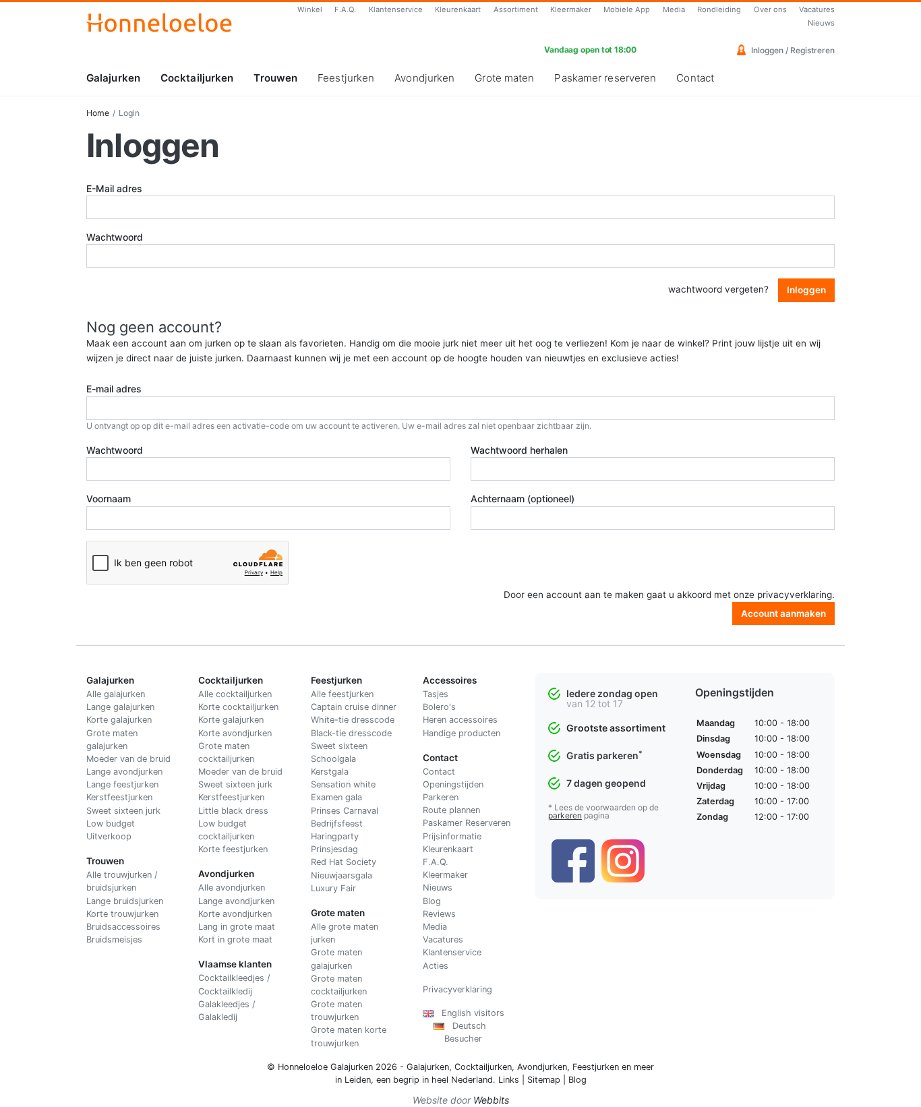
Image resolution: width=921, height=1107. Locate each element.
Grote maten (504, 77)
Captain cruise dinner (353, 707)
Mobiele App (626, 9)
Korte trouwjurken (122, 914)
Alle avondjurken (231, 887)
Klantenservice (396, 9)
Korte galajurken (119, 720)
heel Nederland (462, 1080)
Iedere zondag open (612, 693)
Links (508, 1080)
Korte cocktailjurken (238, 707)
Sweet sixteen (339, 746)
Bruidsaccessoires (123, 927)
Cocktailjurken (196, 77)
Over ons (770, 9)
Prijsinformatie (452, 836)
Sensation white (343, 784)
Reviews (439, 914)
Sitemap (543, 1080)
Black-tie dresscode (351, 733)
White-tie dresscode (352, 720)
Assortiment (516, 9)
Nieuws (821, 23)
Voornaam (108, 498)
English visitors (469, 1013)
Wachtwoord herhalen (519, 450)
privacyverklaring (794, 594)
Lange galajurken (120, 707)
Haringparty (335, 836)
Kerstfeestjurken (119, 797)
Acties (435, 966)
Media (674, 9)
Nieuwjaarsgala (341, 875)
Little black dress (233, 811)
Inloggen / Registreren (792, 50)
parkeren (565, 815)
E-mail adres (114, 388)
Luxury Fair (333, 888)
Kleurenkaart (458, 9)
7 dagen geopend (606, 783)
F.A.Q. (345, 9)
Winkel (309, 9)
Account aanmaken (783, 613)
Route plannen (451, 810)
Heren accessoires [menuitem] (460, 720)
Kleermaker (570, 9)
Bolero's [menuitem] (439, 707)
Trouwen (275, 77)
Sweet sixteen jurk (123, 811)
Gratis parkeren (604, 755)
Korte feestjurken (233, 849)
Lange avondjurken (124, 772)
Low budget (110, 823)
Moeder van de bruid (128, 759)
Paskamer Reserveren (466, 823)
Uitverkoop (108, 836)
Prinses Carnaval (344, 811)
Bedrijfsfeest (337, 823)
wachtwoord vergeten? (718, 289)
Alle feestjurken (342, 694)
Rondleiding (719, 9)
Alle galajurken (115, 694)
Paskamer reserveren (605, 77)
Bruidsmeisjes (114, 939)
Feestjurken (346, 77)
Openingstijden (453, 784)
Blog (432, 901)
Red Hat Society (343, 862)
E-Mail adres (114, 188)
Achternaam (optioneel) (522, 498)
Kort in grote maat (235, 939)
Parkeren (440, 797)
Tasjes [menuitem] (435, 694)
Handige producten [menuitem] (461, 733)
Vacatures (817, 9)
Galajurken (113, 77)
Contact (695, 77)
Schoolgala (333, 759)
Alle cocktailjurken (235, 694)
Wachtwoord (114, 237)
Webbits (491, 1100)
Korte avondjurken (235, 733)
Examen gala (336, 797)
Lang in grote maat (236, 927)
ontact (442, 772)
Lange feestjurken (122, 784)
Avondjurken (424, 77)
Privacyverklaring (457, 989)
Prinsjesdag (334, 849)
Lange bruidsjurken (124, 901)
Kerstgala (330, 772)
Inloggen (806, 290)
